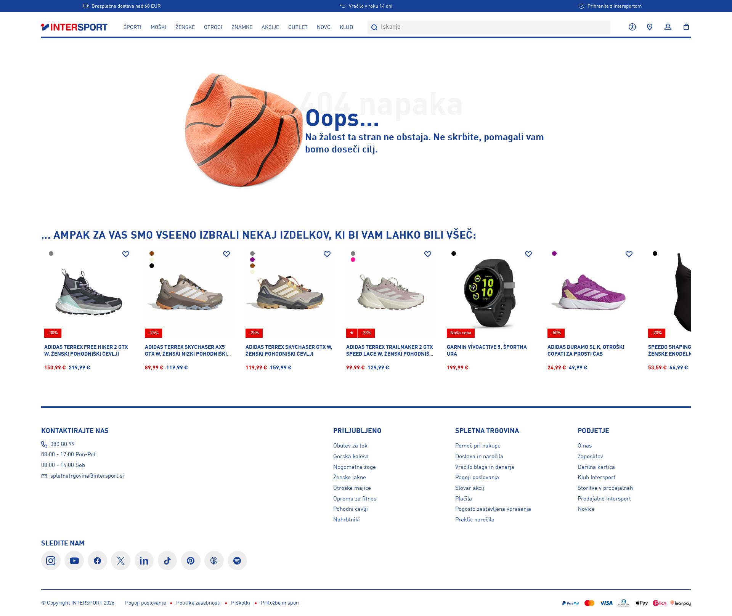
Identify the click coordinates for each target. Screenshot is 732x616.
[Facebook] (97, 560)
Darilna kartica (596, 467)
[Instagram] (51, 560)
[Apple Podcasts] (214, 560)
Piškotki (240, 603)
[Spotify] (237, 560)
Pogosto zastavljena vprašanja (493, 509)
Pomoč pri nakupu (478, 446)
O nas (585, 446)
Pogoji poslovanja (477, 478)
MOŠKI (158, 27)
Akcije (270, 27)
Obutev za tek (350, 446)
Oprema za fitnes (354, 499)
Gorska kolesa (351, 457)
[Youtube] (74, 560)
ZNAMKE (241, 27)
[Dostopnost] (632, 27)
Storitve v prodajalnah (605, 488)
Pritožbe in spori (280, 603)
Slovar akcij (469, 488)
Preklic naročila (474, 520)
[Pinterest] (191, 560)
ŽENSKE (185, 27)
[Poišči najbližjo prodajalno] (649, 27)
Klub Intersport (596, 478)
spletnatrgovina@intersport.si (87, 476)
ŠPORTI (132, 27)
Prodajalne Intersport (604, 499)
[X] (120, 560)
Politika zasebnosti (198, 603)
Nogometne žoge (354, 467)
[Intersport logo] (75, 27)
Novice (586, 509)
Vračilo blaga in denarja (484, 467)
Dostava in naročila (479, 457)
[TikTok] (167, 560)
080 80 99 (62, 444)
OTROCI (213, 27)
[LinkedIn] (144, 560)
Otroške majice (352, 488)
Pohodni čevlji (350, 509)
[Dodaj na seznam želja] (125, 254)
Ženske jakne (349, 478)
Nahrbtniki (346, 520)
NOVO (324, 27)
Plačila (463, 499)
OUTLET (298, 27)
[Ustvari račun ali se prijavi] (668, 27)
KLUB (346, 27)
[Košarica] (684, 27)
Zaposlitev (590, 457)
